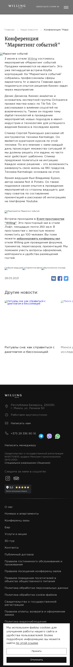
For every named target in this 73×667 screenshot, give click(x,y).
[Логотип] (17, 6)
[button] (36, 651)
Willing (32, 59)
